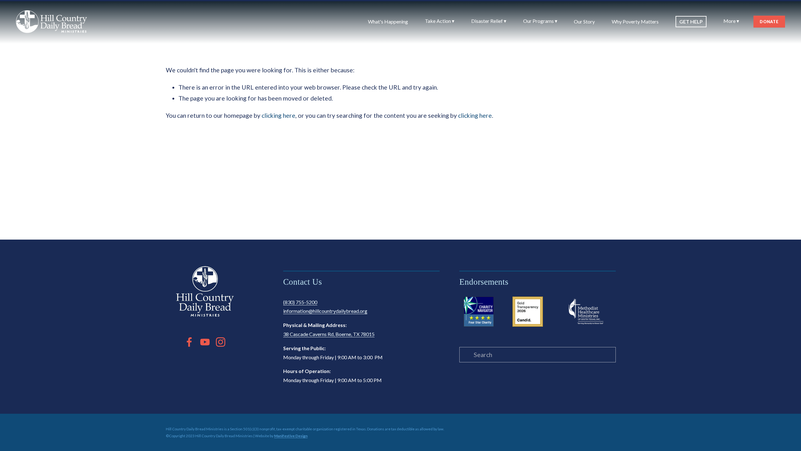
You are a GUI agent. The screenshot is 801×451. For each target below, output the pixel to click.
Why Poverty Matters (635, 21)
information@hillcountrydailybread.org (325, 311)
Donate (769, 21)
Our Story (584, 21)
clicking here (278, 115)
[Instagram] (221, 342)
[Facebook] (189, 342)
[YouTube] (205, 342)
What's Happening (388, 21)
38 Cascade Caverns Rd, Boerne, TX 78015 (329, 334)
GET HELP (691, 21)
